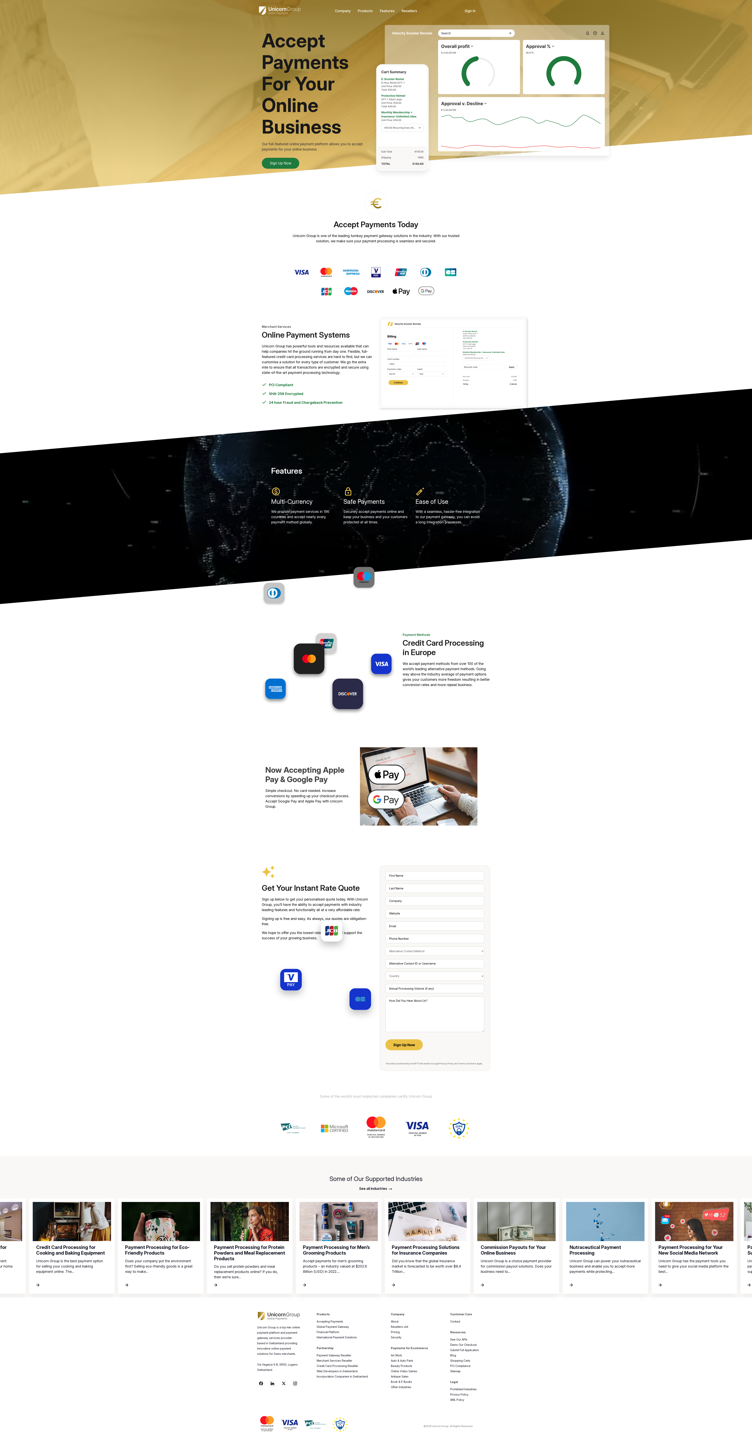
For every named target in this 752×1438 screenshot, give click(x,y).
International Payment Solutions (337, 1337)
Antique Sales (400, 1376)
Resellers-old (399, 1326)
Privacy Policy (446, 1063)
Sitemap (455, 1371)
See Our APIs (458, 1339)
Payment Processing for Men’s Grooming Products (102, 1250)
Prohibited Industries (463, 1389)
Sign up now (280, 163)
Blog (453, 1355)
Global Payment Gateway (333, 1326)
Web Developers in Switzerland (337, 1371)
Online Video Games (404, 1371)
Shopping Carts (460, 1360)
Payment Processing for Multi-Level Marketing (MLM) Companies (636, 1252)
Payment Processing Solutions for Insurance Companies (192, 1250)
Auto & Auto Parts (402, 1360)
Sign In (470, 11)
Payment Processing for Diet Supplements (545, 1250)
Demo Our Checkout (463, 1344)
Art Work (396, 1355)
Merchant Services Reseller (334, 1360)
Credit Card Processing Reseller (337, 1366)
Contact (455, 1321)
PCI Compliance (460, 1366)
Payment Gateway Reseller (334, 1355)
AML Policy (457, 1399)
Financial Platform (328, 1332)
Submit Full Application (464, 1350)
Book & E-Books (401, 1381)
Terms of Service (467, 1063)
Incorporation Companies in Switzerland (342, 1376)
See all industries (373, 1188)
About (395, 1321)
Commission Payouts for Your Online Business (279, 1250)
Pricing (395, 1332)
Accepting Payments (330, 1321)
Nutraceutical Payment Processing (361, 1250)
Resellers (409, 11)
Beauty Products (401, 1366)
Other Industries (401, 1387)
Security (396, 1337)
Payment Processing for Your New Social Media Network (457, 1250)
